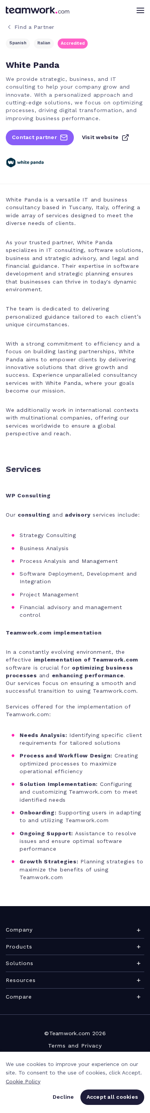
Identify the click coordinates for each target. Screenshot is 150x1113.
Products (19, 946)
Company (19, 930)
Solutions (19, 963)
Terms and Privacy (75, 1045)
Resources (21, 980)
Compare (19, 997)
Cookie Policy (23, 1081)
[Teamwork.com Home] (37, 10)
